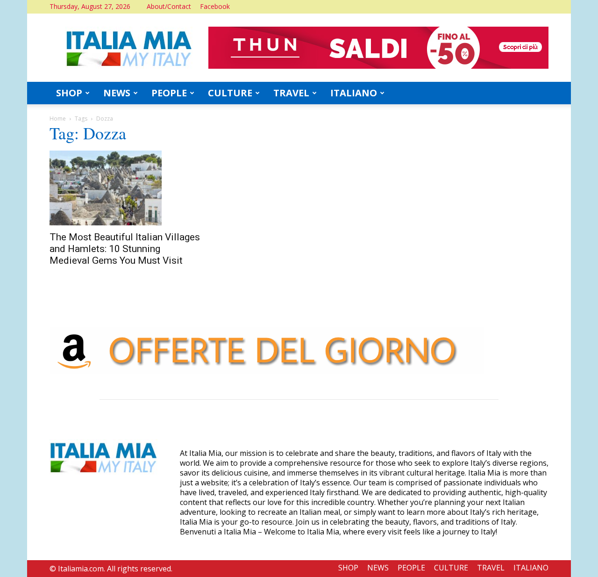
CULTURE (230, 93)
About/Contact (169, 6)
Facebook (215, 6)
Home (58, 119)
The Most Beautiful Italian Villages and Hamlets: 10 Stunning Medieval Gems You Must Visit (125, 248)
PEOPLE (169, 93)
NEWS (116, 93)
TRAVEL (291, 93)
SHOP (69, 93)
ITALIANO (353, 93)
